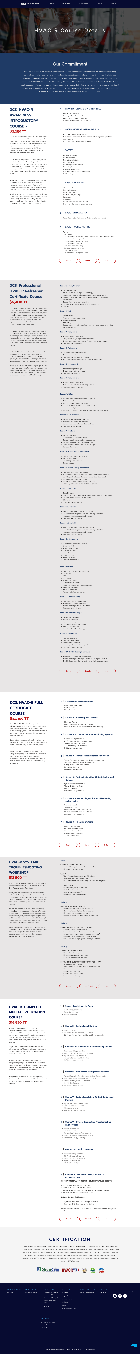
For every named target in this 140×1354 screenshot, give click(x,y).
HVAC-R (46, 1306)
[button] (134, 1345)
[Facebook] (120, 1296)
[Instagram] (125, 1296)
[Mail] (115, 1296)
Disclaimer (44, 1327)
